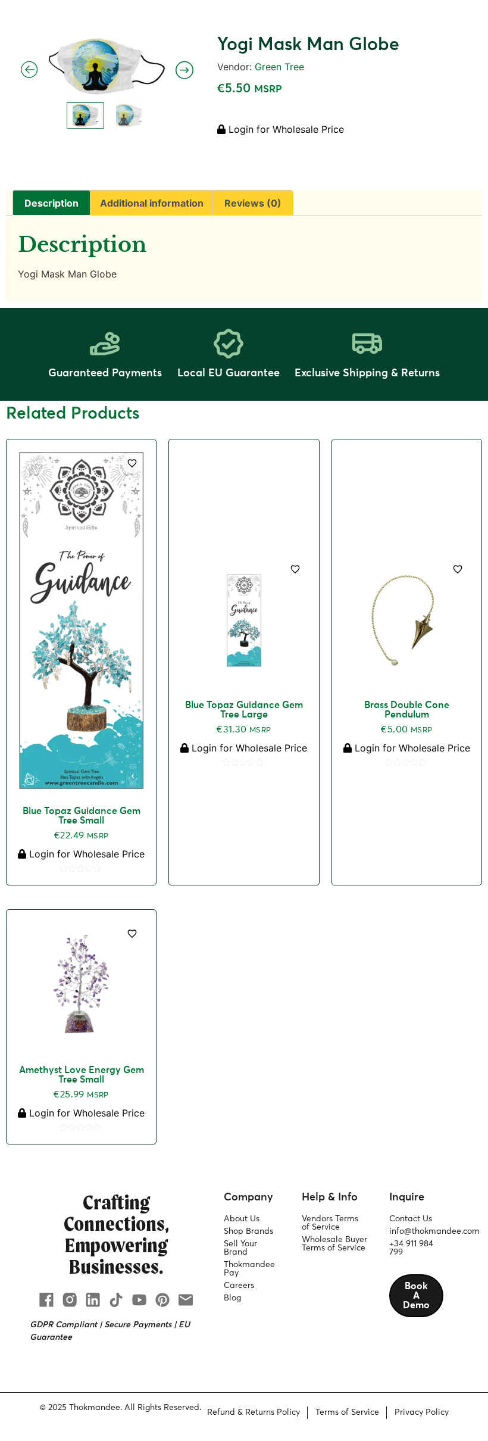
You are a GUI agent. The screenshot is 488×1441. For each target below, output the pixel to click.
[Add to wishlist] (132, 463)
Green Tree (279, 67)
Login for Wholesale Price (285, 129)
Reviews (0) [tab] (252, 203)
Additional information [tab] (152, 203)
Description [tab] (51, 203)
